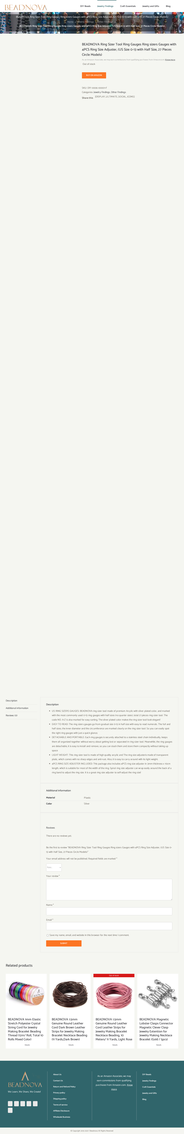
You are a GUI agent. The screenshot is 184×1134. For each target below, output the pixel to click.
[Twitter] (29, 1103)
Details (27, 1045)
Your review (53, 876)
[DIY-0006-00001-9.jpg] (42, 365)
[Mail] (10, 1110)
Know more (170, 59)
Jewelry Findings (102, 92)
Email (49, 920)
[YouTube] (35, 1103)
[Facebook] (10, 1103)
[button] (175, 6)
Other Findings (118, 92)
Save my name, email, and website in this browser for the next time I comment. (89, 935)
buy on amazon (94, 75)
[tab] (21, 701)
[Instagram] (16, 1103)
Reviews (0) (11, 715)
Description (11, 701)
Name (50, 905)
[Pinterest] (22, 1103)
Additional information (17, 708)
